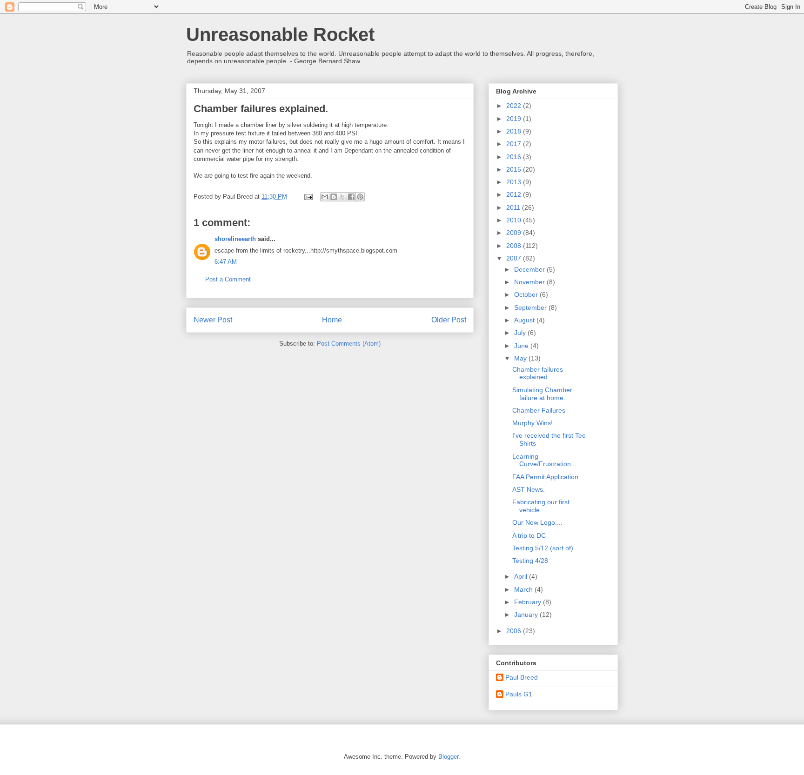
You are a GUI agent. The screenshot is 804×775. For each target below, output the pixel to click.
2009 (514, 232)
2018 (514, 131)
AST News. (528, 489)
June (522, 345)
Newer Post (213, 320)
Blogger (448, 756)
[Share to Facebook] (351, 196)
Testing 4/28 (530, 560)
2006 (514, 631)
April (521, 576)
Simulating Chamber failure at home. (542, 393)
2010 (514, 220)
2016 (514, 156)
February (528, 602)
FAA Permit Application (545, 477)
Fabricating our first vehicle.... (541, 506)
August (525, 320)
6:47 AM (225, 261)
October (527, 294)
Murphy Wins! (532, 423)
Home (332, 320)
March (524, 589)
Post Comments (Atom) (349, 343)
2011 (514, 207)
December (530, 269)
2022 (514, 105)
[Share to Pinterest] (360, 196)
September (531, 307)
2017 (514, 143)
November (530, 282)
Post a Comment (228, 279)
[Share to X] (342, 196)
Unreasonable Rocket (280, 34)
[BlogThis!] (333, 196)
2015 (514, 169)
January (527, 614)
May (521, 358)
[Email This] (324, 196)
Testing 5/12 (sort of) (542, 548)
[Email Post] (308, 196)
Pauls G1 (518, 694)
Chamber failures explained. (537, 373)
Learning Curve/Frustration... (544, 460)
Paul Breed (521, 677)
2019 (514, 118)
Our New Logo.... (537, 522)
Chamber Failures (538, 410)
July (521, 332)
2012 (514, 194)
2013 (514, 182)
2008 (514, 245)
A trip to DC (529, 535)
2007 (514, 258)
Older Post (448, 320)
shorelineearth (235, 238)
